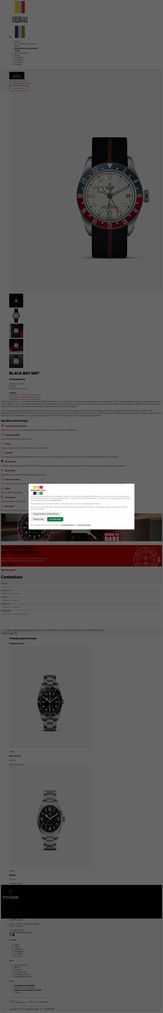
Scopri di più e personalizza (45, 514)
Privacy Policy (84, 525)
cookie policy (55, 500)
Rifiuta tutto (38, 519)
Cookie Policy (68, 525)
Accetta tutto (55, 519)
